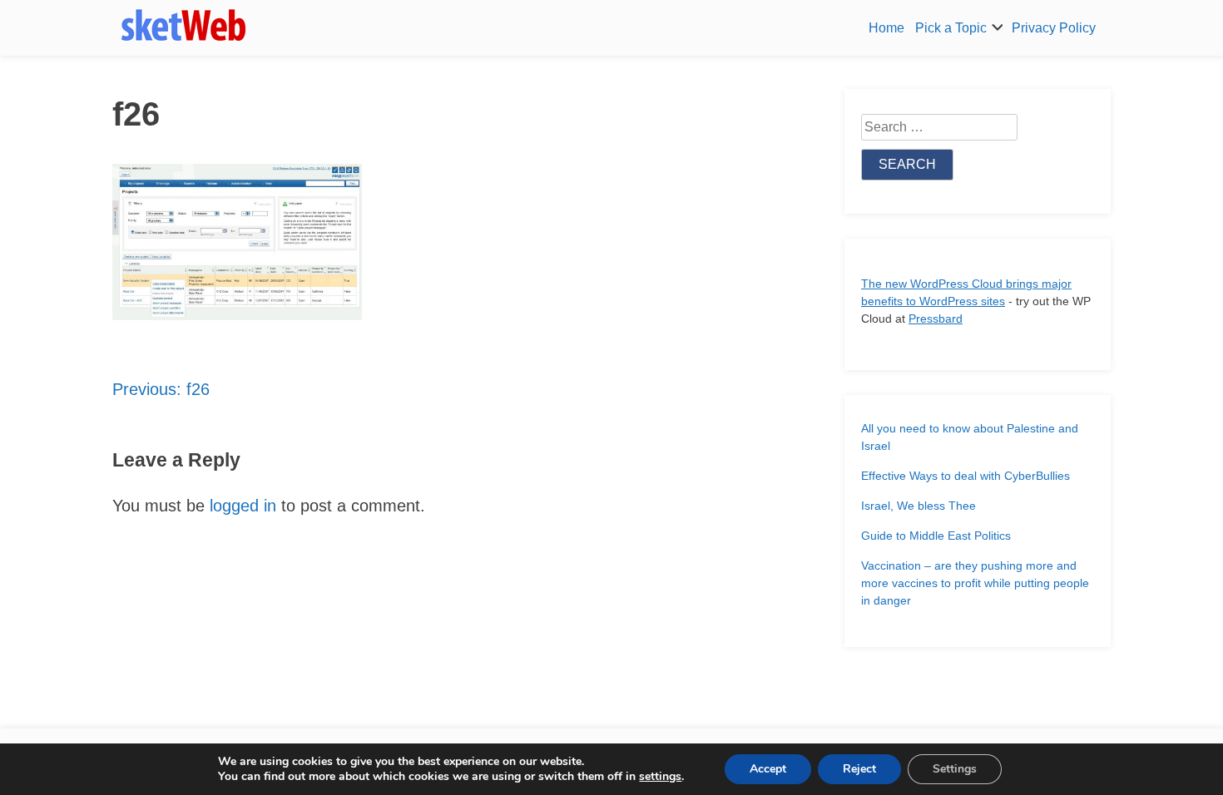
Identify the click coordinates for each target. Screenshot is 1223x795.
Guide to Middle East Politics (936, 535)
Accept (768, 769)
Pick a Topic (951, 28)
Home (886, 28)
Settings (955, 769)
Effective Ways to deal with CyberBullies (965, 475)
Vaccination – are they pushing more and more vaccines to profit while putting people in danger (975, 583)
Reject (859, 769)
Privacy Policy (1054, 28)
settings (660, 776)
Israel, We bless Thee (918, 505)
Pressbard (936, 318)
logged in (243, 505)
